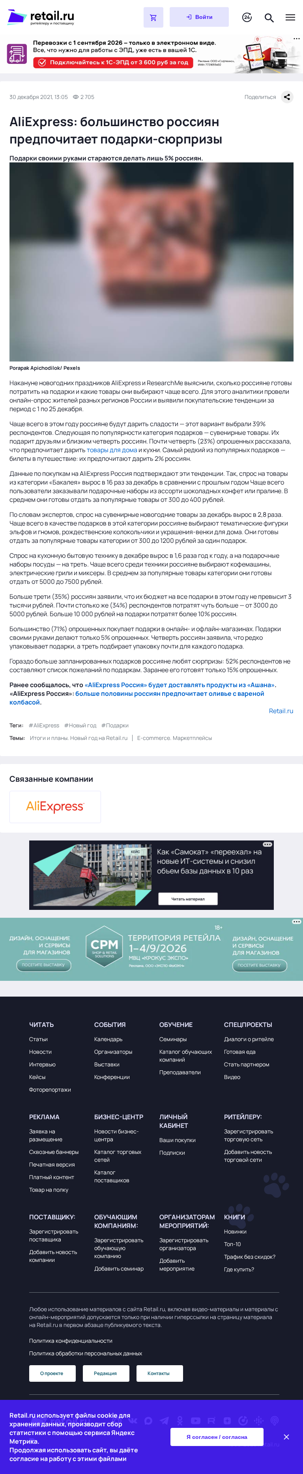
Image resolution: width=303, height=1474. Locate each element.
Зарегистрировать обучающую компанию (118, 1248)
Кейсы (37, 1077)
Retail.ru (281, 710)
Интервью (42, 1064)
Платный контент (51, 1177)
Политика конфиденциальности (70, 1340)
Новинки (235, 1231)
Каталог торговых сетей (117, 1155)
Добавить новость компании (53, 1255)
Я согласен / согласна (217, 1437)
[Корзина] (153, 17)
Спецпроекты (248, 1024)
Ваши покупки (177, 1140)
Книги (234, 1217)
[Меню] (290, 17)
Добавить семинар (119, 1268)
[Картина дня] (247, 17)
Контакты (159, 1373)
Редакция (105, 1373)
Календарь (108, 1039)
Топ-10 (232, 1244)
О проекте (51, 1373)
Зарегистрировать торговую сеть (248, 1135)
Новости (40, 1051)
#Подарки (115, 725)
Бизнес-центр (118, 1116)
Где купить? (239, 1269)
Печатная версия (52, 1164)
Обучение (176, 1024)
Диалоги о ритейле (249, 1039)
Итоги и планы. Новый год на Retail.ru (78, 738)
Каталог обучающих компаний (185, 1055)
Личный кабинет (173, 1121)
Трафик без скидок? (249, 1256)
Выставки (107, 1064)
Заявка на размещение (45, 1135)
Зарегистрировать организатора (183, 1244)
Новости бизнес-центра (116, 1135)
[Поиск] (269, 17)
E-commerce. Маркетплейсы (174, 738)
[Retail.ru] (55, 17)
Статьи (38, 1039)
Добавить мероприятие (177, 1264)
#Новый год (80, 725)
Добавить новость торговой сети (248, 1155)
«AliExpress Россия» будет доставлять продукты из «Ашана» (179, 684)
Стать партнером (246, 1064)
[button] (56, 1024)
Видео (232, 1077)
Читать (41, 1024)
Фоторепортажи (50, 1089)
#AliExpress (43, 725)
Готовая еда (240, 1051)
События (110, 1024)
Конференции (112, 1077)
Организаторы (113, 1051)
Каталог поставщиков (111, 1176)
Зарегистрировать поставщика (53, 1235)
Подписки (172, 1152)
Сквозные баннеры (54, 1151)
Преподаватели (180, 1072)
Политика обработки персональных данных (85, 1353)
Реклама (44, 1116)
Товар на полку (48, 1189)
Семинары (173, 1039)
